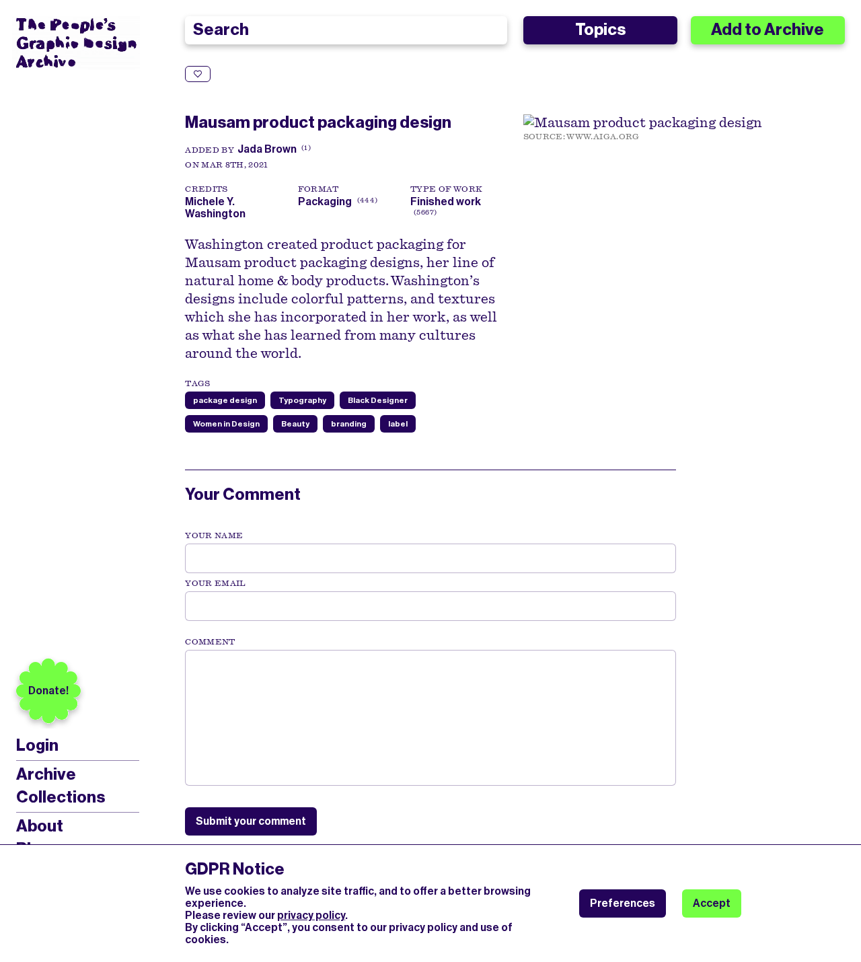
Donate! (48, 690)
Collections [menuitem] (60, 797)
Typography (302, 400)
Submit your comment (251, 821)
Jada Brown (267, 149)
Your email (215, 583)
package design (225, 400)
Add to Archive (767, 29)
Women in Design (226, 424)
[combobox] (346, 30)
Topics (600, 29)
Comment (210, 642)
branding (349, 424)
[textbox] (430, 718)
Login (37, 746)
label (398, 424)
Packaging (325, 201)
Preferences (622, 903)
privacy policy (311, 915)
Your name (214, 535)
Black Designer (378, 400)
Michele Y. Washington (217, 207)
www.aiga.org (602, 137)
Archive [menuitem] (46, 774)
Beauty (295, 424)
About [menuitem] (39, 826)
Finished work (445, 201)
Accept (712, 903)
